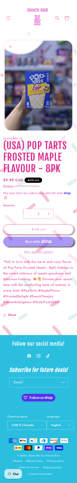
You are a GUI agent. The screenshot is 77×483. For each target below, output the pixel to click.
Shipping (8, 186)
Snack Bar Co (37, 455)
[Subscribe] (63, 382)
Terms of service (29, 467)
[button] (8, 18)
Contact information (40, 474)
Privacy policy (55, 461)
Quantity (9, 205)
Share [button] (12, 315)
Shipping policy (52, 467)
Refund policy (35, 461)
